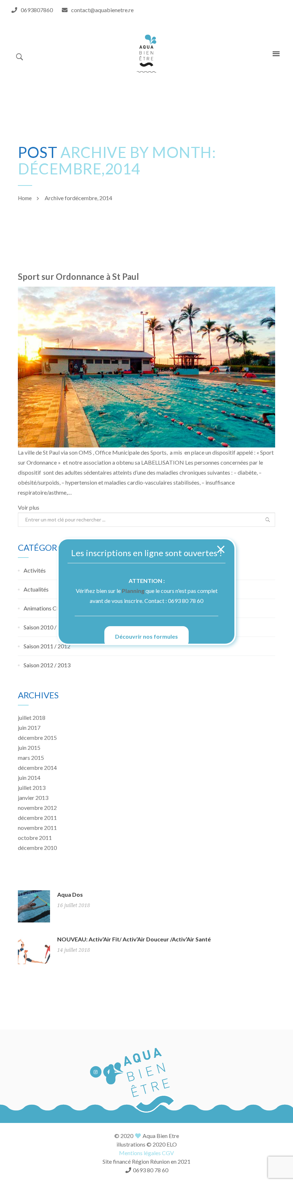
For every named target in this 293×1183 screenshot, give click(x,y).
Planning (133, 590)
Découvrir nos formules (146, 636)
